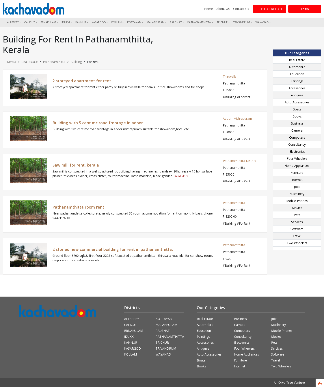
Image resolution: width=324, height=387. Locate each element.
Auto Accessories (297, 102)
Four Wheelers (297, 158)
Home (208, 9)
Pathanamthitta (199, 22)
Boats (297, 109)
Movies (297, 208)
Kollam (116, 22)
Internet (297, 180)
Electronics (297, 151)
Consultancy (297, 144)
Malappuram (155, 22)
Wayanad (262, 22)
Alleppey (13, 22)
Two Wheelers (297, 243)
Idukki (65, 22)
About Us (223, 9)
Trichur (222, 22)
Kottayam (134, 22)
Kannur (80, 22)
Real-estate (29, 62)
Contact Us (241, 9)
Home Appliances (297, 165)
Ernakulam (48, 22)
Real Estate (297, 60)
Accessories (297, 88)
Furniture (297, 173)
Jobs (297, 187)
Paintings (297, 81)
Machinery (297, 194)
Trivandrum (241, 22)
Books (297, 116)
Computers (297, 137)
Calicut (29, 22)
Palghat (176, 22)
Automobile (297, 67)
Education (297, 74)
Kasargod (99, 22)
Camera (297, 130)
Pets (297, 215)
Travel (297, 236)
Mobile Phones (297, 201)
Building (76, 62)
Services (297, 222)
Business (297, 123)
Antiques (297, 95)
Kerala (11, 62)
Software (297, 229)
